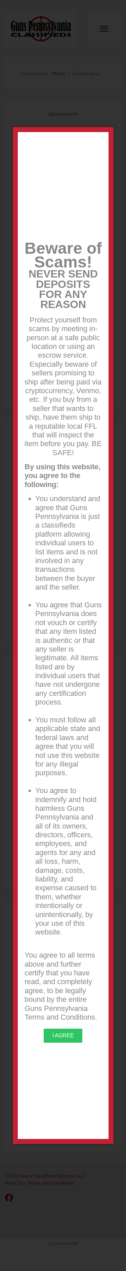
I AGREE (63, 1035)
